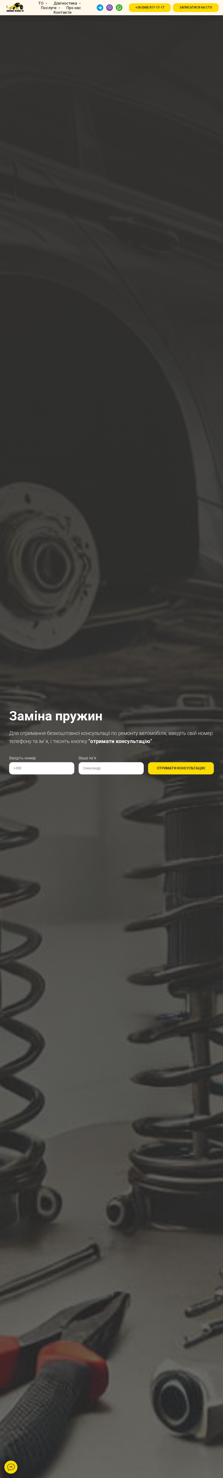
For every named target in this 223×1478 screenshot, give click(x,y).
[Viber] (109, 7)
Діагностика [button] (66, 3)
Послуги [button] (49, 7)
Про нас (73, 7)
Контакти (62, 12)
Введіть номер (22, 758)
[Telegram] (100, 7)
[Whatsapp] (119, 7)
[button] (150, 7)
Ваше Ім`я (87, 758)
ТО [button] (41, 3)
